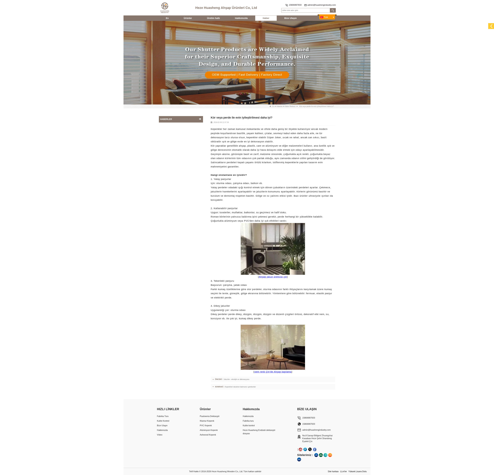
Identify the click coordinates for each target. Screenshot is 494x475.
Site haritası (333, 471)
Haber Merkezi (290, 106)
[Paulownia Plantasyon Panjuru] (246, 62)
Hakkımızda (241, 18)
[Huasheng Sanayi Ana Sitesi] (299, 459)
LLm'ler (343, 471)
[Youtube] (300, 449)
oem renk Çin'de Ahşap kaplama (273, 372)
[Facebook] (315, 449)
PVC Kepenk (206, 425)
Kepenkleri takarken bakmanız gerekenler (240, 387)
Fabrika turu (248, 421)
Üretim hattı (213, 18)
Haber (266, 18)
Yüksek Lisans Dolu (357, 471)
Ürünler (188, 18)
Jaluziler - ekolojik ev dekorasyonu (236, 379)
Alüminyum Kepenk (209, 430)
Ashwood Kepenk (208, 435)
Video (159, 435)
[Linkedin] (305, 449)
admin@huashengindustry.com (321, 5)
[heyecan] (310, 449)
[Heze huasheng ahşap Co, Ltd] (164, 7)
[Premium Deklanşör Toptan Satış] (330, 455)
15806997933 (295, 5)
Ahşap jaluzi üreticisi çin (273, 277)
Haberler (279, 106)
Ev (167, 18)
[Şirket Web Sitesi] (316, 455)
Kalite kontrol (249, 425)
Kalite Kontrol (163, 421)
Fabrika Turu (163, 416)
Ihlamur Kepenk (207, 421)
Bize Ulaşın (290, 18)
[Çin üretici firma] (181, 124)
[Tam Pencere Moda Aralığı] (325, 455)
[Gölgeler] (321, 455)
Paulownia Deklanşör (209, 416)
